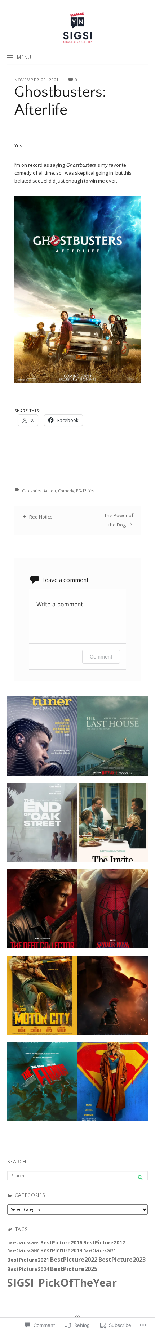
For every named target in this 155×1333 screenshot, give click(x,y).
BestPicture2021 (28, 1259)
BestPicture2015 (23, 1243)
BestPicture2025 (73, 1269)
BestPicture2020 (99, 1250)
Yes (91, 490)
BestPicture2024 (28, 1269)
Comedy (66, 490)
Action (50, 490)
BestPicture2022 (73, 1260)
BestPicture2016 (61, 1242)
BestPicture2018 (23, 1250)
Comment (101, 657)
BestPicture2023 (122, 1260)
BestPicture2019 (61, 1250)
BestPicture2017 (104, 1242)
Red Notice (41, 516)
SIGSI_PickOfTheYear (62, 1282)
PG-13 (81, 490)
